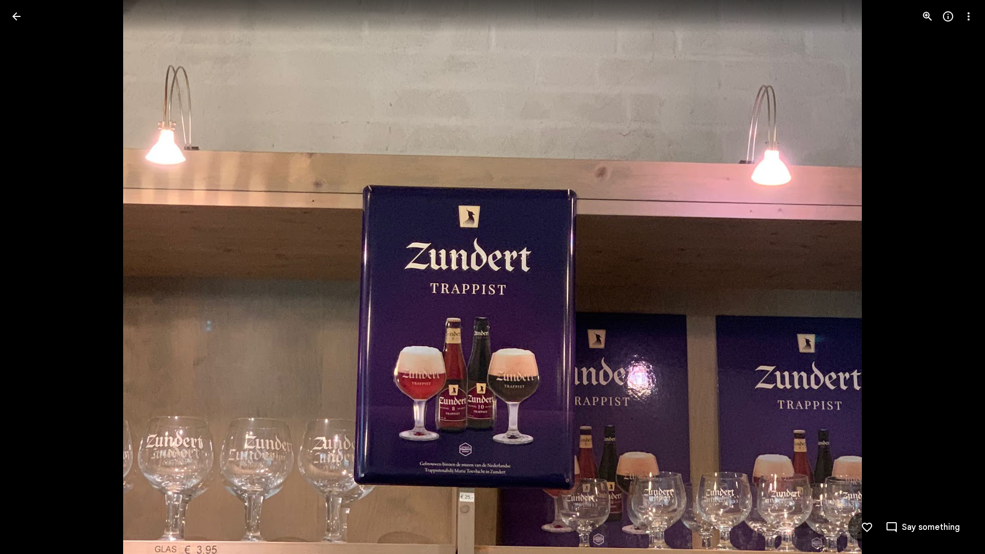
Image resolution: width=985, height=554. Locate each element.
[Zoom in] (927, 16)
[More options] (968, 16)
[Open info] (948, 16)
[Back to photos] (16, 16)
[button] (28, 277)
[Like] (867, 527)
